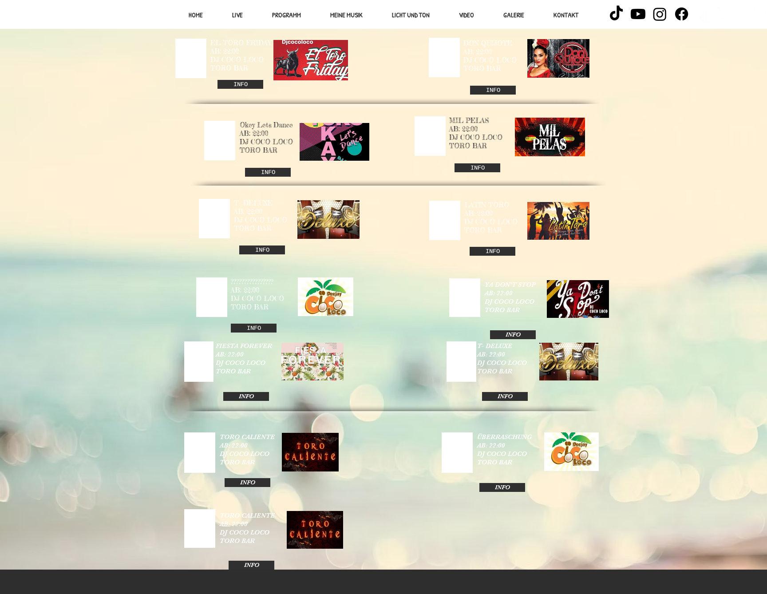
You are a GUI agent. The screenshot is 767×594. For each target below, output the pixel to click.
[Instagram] (659, 14)
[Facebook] (681, 14)
